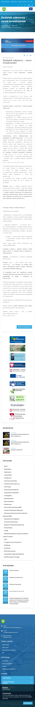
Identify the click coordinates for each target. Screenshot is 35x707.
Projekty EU (7, 478)
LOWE (6, 530)
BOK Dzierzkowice (10, 551)
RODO (4, 666)
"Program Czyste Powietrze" (13, 542)
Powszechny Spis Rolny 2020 (12, 507)
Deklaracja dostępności (8, 669)
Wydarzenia (8, 504)
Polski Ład (7, 548)
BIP (29, 1)
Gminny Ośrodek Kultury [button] (8, 682)
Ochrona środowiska (10, 481)
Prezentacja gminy (7, 663)
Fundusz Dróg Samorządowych (13, 510)
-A (18, 5)
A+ (25, 5)
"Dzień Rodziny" (14, 570)
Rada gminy (7, 469)
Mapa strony (14, 1)
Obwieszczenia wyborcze (12, 484)
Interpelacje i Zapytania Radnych (14, 554)
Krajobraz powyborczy (16, 577)
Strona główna (5, 1)
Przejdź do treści (22, 1)
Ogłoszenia (7, 472)
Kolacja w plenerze (16, 450)
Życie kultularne (9, 501)
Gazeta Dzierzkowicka (11, 522)
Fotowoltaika (8, 527)
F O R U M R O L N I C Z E (16, 591)
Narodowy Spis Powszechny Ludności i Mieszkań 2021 (15, 514)
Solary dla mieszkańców (11, 489)
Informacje (7, 486)
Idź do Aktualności (24, 327)
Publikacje (7, 545)
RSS (31, 1)
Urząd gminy (8, 495)
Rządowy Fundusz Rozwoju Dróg (14, 524)
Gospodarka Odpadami (11, 492)
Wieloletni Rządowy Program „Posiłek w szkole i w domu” (15, 535)
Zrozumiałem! (28, 703)
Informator (5, 661)
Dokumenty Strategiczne (11, 519)
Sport (6, 466)
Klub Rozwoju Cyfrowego (12, 557)
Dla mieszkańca (9, 498)
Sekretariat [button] (7, 678)
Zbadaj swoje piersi (15, 584)
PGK (5, 539)
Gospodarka (8, 475)
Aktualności (15, 25)
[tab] (17, 678)
